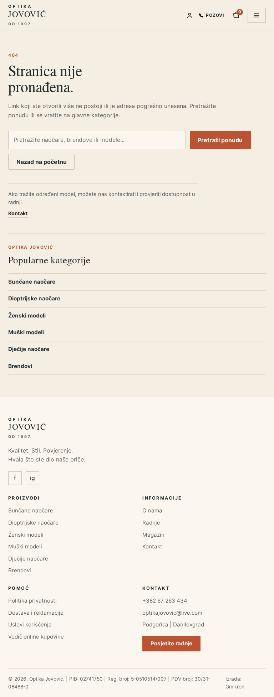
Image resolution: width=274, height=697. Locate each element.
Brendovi (20, 366)
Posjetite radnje (171, 643)
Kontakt (18, 213)
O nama (152, 510)
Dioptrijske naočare (34, 298)
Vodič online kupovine (36, 636)
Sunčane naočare (31, 281)
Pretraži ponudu (220, 140)
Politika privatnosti (32, 600)
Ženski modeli (27, 315)
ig (32, 477)
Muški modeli (26, 332)
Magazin (153, 534)
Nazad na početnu (41, 161)
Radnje (151, 522)
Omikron (234, 687)
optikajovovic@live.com (172, 612)
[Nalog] (189, 15)
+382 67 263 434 (164, 600)
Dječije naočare (28, 349)
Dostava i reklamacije (36, 612)
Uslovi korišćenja (30, 624)
